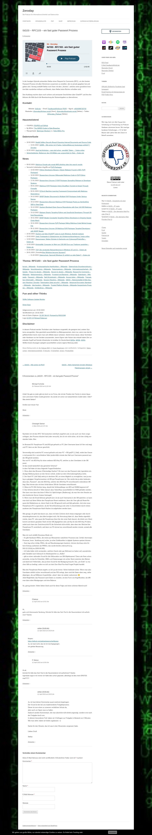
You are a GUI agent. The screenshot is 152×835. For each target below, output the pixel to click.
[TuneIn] (125, 48)
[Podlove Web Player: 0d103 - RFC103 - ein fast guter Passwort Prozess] (57, 58)
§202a (72, 340)
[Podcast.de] (118, 48)
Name (25, 786)
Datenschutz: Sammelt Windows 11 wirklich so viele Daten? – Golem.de (65, 255)
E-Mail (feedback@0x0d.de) (111, 65)
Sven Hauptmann (58, 348)
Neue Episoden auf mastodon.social (114, 248)
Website (25, 803)
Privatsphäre (69, 351)
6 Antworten (26, 36)
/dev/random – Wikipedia (41, 285)
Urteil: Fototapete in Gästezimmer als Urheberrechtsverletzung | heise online (62, 236)
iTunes (104, 227)
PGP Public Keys (107, 94)
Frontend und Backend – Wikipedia (64, 274)
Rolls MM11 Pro (59, 131)
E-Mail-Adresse (28, 794)
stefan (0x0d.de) (43, 628)
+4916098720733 (80, 109)
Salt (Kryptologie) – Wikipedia (54, 277)
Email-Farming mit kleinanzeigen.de (113, 92)
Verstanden (112, 832)
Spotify (104, 233)
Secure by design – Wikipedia (61, 272)
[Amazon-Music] (125, 42)
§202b (78, 340)
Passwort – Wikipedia (35, 277)
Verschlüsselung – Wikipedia (41, 269)
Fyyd (103, 73)
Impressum (71, 21)
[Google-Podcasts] (111, 42)
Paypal (120, 122)
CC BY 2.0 (30, 318)
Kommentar (27, 761)
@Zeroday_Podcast (54, 114)
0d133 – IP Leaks (114, 206)
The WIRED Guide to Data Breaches (47, 128)
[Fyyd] (111, 48)
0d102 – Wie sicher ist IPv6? (34, 365)
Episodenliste (40, 21)
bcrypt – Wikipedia (29, 266)
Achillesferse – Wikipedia (43, 288)
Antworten (26, 415)
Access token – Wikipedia (75, 277)
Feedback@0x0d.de (55, 109)
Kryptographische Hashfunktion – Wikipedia (52, 266)
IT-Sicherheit (55, 351)
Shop (60, 21)
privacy (62, 351)
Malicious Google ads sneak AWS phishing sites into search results (58, 164)
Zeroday (28, 10)
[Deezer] (105, 48)
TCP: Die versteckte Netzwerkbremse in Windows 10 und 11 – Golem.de (60, 250)
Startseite (27, 21)
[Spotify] (118, 42)
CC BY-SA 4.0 (115, 185)
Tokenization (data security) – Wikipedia (54, 282)
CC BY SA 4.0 (44, 315)
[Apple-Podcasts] (105, 42)
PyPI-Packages (56, 167)
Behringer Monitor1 (44, 131)
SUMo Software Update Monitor (34, 299)
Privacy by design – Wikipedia (39, 272)
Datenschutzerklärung (89, 21)
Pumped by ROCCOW (58, 315)
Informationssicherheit (35, 351)
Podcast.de (105, 235)
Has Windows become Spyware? (54, 252)
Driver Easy (27, 305)
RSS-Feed (105, 62)
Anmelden (105, 241)
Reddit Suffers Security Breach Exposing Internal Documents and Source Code (63, 142)
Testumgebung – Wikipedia (61, 269)
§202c (83, 340)
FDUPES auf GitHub (41, 125)
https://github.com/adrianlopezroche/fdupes (43, 641)
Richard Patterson (40, 318)
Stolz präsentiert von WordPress (47, 825)
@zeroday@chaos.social (42, 111)
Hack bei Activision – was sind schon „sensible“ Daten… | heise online (59, 150)
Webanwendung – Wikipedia (41, 274)
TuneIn (104, 238)
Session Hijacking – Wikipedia (54, 280)
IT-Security (46, 351)
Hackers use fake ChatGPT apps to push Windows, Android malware (59, 234)
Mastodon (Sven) (107, 68)
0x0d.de (38, 109)
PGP (52, 21)
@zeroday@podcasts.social (67, 111)
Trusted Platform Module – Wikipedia (64, 285)
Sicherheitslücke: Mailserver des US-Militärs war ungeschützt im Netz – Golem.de (55, 153)
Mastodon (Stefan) (107, 70)
